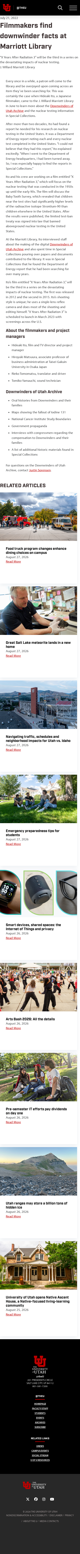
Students (40, 1413)
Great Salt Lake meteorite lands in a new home (38, 645)
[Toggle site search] (60, 8)
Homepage (40, 1403)
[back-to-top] (75, 1546)
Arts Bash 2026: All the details (30, 1019)
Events (40, 1417)
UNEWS (40, 1446)
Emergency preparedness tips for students (33, 833)
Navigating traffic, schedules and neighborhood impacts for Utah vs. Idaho (38, 739)
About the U (30, 1521)
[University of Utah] (40, 1485)
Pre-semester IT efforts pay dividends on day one (36, 1111)
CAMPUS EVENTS (40, 1450)
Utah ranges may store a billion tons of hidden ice (36, 1205)
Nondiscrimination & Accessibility (26, 1515)
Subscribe (40, 1427)
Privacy (69, 1515)
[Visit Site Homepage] (40, 1372)
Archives (40, 1422)
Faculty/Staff (40, 1408)
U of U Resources (40, 1460)
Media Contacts (49, 1521)
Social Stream (40, 1455)
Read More (13, 561)
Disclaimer (56, 1515)
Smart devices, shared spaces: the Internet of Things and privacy (33, 927)
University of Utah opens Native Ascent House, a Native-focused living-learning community (38, 1301)
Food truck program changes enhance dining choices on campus (36, 550)
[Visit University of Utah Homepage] (7, 8)
